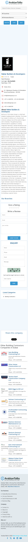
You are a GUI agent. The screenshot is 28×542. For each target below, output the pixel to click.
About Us (5, 510)
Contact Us (5, 507)
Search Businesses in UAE (9, 498)
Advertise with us (7, 517)
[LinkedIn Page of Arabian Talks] (17, 538)
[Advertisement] (14, 41)
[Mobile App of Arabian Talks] (14, 538)
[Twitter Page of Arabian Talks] (10, 538)
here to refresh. (20, 275)
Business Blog (6, 501)
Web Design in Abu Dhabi (20, 536)
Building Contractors (10, 296)
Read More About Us (14, 486)
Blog (21, 22)
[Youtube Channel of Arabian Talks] (20, 538)
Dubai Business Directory (9, 494)
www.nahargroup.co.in (10, 102)
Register (7, 22)
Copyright (5, 512)
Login (14, 22)
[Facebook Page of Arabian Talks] (7, 538)
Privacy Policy (6, 514)
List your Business (7, 496)
